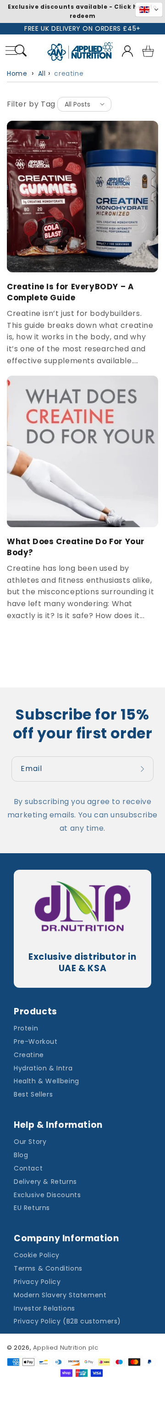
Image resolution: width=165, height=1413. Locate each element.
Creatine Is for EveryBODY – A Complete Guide (70, 292)
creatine (68, 73)
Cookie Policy (37, 1255)
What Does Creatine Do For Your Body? (76, 547)
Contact (28, 1168)
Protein (26, 1028)
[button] (21, 51)
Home (17, 73)
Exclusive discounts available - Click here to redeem (82, 11)
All (42, 73)
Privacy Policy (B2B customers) (67, 1321)
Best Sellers (33, 1094)
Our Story (30, 1141)
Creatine (29, 1054)
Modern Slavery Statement (60, 1295)
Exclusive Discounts (47, 1194)
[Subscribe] (143, 769)
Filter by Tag (31, 104)
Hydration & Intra (43, 1068)
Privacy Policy (37, 1281)
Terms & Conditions (48, 1268)
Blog (21, 1155)
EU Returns (32, 1207)
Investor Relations (44, 1308)
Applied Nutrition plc (66, 1347)
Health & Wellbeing (46, 1081)
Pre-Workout (36, 1041)
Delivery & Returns (45, 1181)
